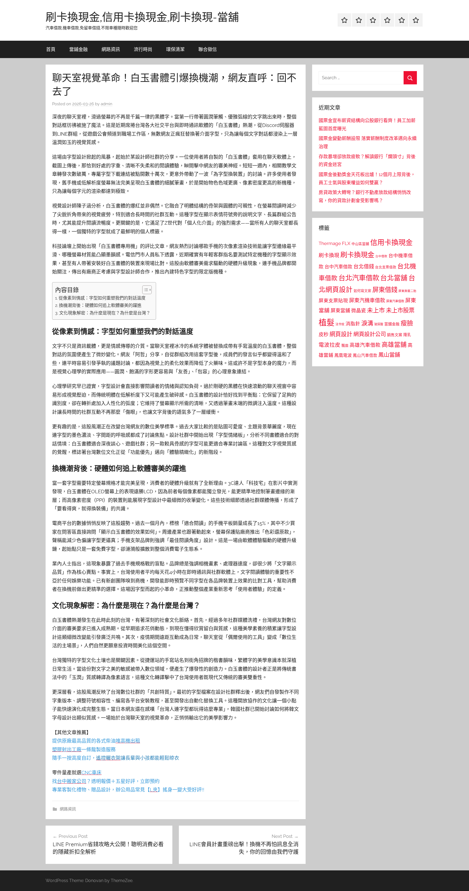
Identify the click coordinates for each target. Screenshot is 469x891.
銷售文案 (394, 335)
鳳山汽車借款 (365, 355)
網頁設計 (340, 334)
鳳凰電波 (343, 355)
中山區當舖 (360, 244)
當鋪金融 (78, 49)
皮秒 (323, 334)
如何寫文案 (362, 291)
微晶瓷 (358, 310)
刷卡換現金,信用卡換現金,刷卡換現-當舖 (142, 17)
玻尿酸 (378, 324)
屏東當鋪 (340, 310)
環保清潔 (175, 49)
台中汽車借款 (338, 266)
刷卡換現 (329, 255)
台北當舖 (393, 278)
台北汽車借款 (358, 278)
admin (106, 103)
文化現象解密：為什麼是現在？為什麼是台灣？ (104, 313)
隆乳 (407, 335)
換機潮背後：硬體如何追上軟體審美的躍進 (100, 305)
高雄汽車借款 (365, 345)
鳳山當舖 (389, 355)
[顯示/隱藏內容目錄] (144, 289)
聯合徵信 (207, 49)
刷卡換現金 (357, 255)
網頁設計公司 (369, 334)
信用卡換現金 (391, 242)
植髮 (326, 322)
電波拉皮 (329, 345)
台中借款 (381, 256)
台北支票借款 (385, 267)
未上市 (376, 310)
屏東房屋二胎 (407, 290)
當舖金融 (392, 324)
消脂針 (353, 323)
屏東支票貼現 (333, 300)
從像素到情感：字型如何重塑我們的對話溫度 (102, 298)
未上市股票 (400, 310)
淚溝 (367, 323)
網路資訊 (111, 49)
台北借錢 (363, 266)
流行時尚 (143, 49)
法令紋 (339, 324)
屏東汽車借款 (395, 301)
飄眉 (344, 345)
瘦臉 (407, 323)
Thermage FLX (334, 243)
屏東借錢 (384, 289)
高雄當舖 (394, 344)
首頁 (50, 49)
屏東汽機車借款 (367, 300)
